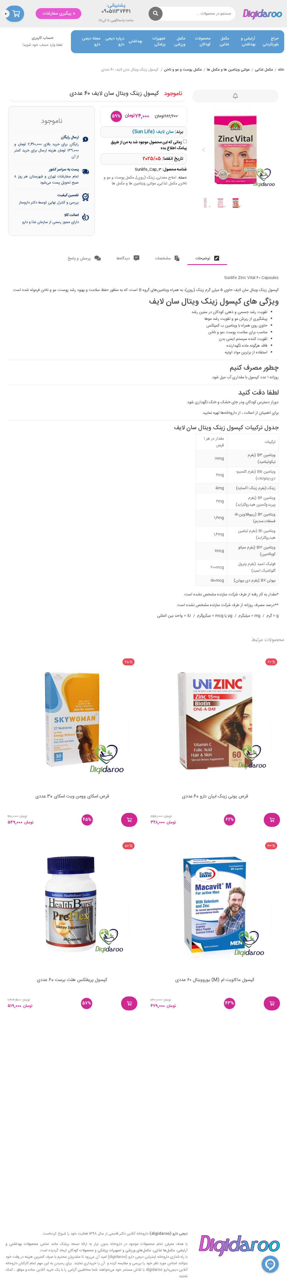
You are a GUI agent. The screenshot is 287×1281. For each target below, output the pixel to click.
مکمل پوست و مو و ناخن (183, 70)
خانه (281, 70)
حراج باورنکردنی (271, 42)
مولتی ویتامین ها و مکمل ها (228, 70)
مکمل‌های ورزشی (138, 1250)
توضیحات (203, 258)
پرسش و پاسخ (80, 258)
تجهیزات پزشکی (158, 42)
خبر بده (235, 96)
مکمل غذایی (224, 42)
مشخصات (163, 258)
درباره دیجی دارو (114, 42)
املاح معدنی (166, 177)
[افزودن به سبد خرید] (272, 820)
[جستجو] (156, 14)
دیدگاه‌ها (124, 258)
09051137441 (116, 12)
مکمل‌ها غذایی (164, 1250)
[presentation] (203, 150)
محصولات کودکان (202, 42)
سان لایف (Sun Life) (152, 132)
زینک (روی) (145, 177)
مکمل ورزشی (179, 42)
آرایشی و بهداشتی (248, 42)
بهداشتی (135, 41)
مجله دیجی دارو (91, 42)
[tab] (207, 257)
